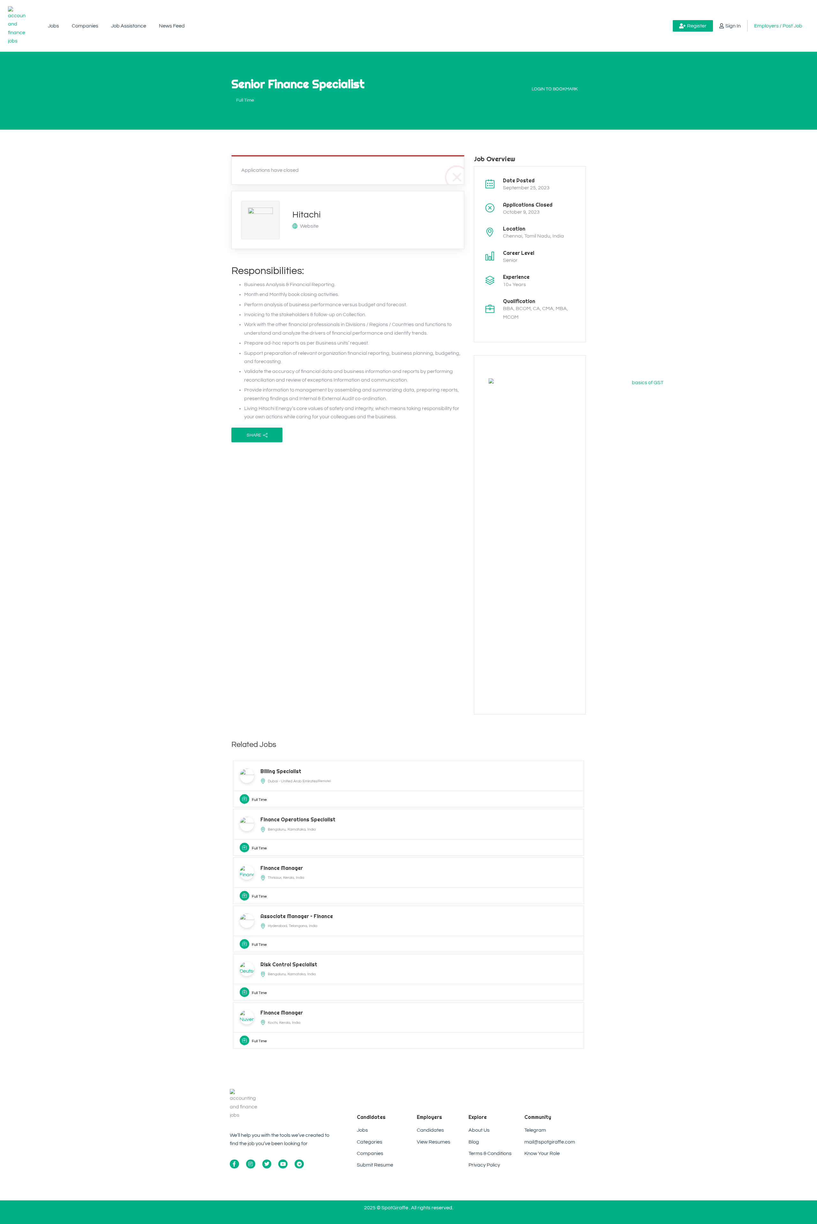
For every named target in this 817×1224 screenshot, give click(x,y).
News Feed (172, 25)
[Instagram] (250, 1164)
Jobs (53, 25)
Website (309, 226)
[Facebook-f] (234, 1164)
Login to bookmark (555, 89)
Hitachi (306, 214)
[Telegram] (299, 1164)
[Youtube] (283, 1164)
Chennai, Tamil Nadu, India (533, 236)
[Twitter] (267, 1164)
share (254, 435)
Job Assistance (128, 25)
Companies (85, 25)
